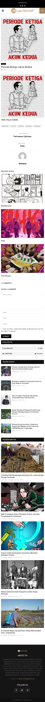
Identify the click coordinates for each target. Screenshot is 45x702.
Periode (20, 126)
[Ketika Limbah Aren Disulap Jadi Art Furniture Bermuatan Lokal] (6, 371)
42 (21, 557)
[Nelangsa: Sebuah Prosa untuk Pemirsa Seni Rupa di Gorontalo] (6, 385)
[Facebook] (16, 690)
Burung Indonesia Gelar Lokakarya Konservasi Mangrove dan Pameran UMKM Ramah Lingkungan (25, 426)
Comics (3, 64)
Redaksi (22, 163)
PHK (22, 146)
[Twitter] (22, 690)
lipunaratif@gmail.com (26, 679)
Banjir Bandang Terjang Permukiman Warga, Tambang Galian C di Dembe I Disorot (26, 412)
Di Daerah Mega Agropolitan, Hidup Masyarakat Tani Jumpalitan (21, 631)
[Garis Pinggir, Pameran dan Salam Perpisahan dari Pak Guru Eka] (6, 400)
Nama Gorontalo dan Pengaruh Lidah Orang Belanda (19, 593)
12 (22, 480)
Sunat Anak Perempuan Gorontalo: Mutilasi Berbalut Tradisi (19, 554)
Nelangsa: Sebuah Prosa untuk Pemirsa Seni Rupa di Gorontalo (26, 382)
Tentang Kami (22, 2)
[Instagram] (27, 690)
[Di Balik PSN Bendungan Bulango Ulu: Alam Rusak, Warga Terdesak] (22, 458)
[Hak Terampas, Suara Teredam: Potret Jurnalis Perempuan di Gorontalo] (22, 496)
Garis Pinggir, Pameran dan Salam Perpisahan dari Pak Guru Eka (25, 397)
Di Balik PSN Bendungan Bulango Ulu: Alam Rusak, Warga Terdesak (22, 476)
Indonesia (5, 126)
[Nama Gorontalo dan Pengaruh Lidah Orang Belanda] (22, 574)
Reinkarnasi (6, 206)
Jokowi (13, 126)
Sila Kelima (6, 276)
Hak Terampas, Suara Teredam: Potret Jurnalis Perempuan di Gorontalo (20, 515)
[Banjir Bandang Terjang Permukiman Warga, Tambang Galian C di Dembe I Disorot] (6, 414)
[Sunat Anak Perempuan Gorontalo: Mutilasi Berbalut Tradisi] (22, 535)
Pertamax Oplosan (23, 136)
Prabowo (29, 126)
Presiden (37, 126)
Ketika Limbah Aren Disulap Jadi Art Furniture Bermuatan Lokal (26, 368)
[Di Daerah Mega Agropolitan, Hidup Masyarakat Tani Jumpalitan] (22, 613)
